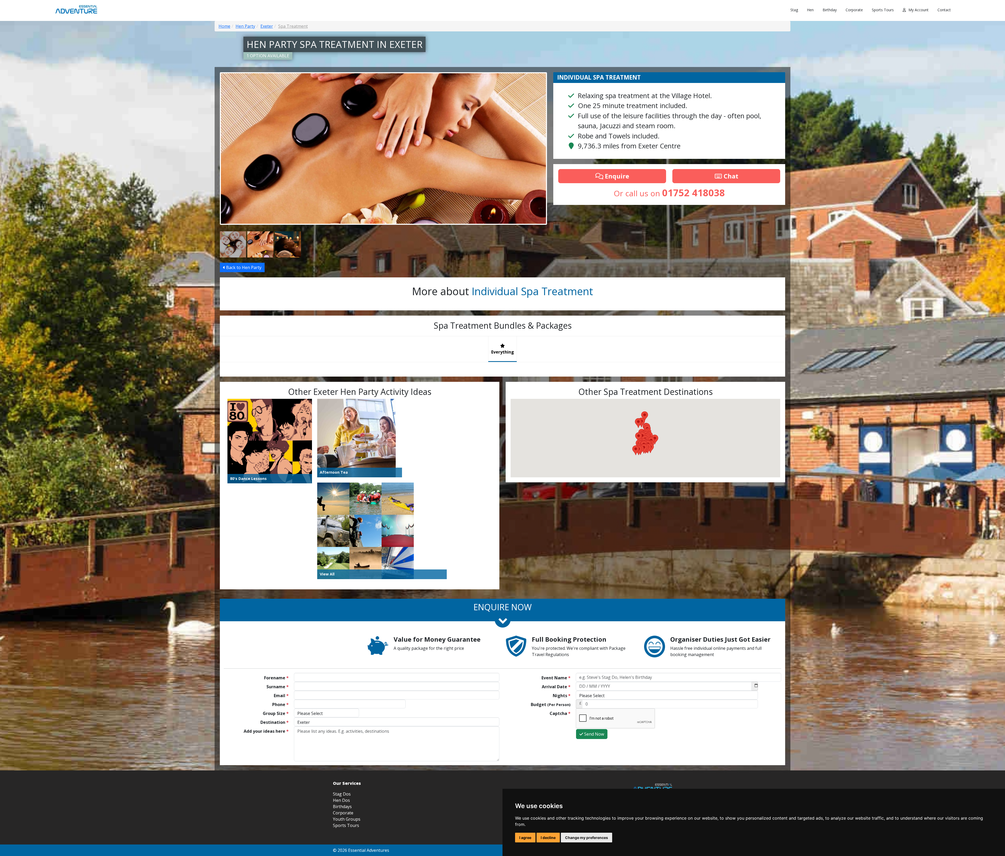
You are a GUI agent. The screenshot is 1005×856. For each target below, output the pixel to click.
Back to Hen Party (243, 267)
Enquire (616, 176)
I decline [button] (548, 837)
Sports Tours (883, 9)
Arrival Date (556, 687)
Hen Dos (341, 800)
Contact (944, 9)
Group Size (276, 713)
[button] (635, 450)
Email (281, 695)
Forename (276, 678)
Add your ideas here (266, 731)
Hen (810, 9)
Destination (274, 722)
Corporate (854, 9)
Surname (277, 687)
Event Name (556, 678)
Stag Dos (342, 794)
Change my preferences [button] (586, 837)
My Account (918, 9)
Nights (562, 695)
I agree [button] (525, 837)
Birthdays (342, 806)
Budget (551, 704)
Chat (730, 176)
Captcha (560, 713)
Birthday (830, 9)
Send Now (593, 734)
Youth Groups (346, 819)
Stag (794, 9)
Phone (280, 704)
